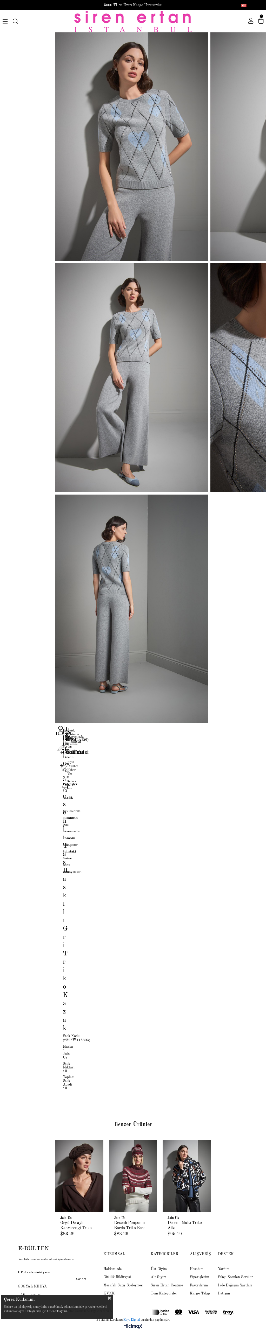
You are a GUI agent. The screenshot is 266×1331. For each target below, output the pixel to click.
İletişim (224, 1293)
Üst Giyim (159, 1269)
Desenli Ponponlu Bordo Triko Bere (129, 1225)
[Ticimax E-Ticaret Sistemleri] (133, 1327)
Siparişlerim (199, 1277)
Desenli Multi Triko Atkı (185, 1225)
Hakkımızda (112, 1269)
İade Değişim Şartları (235, 1285)
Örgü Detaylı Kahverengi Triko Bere (76, 1226)
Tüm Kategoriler (164, 1293)
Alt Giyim (158, 1277)
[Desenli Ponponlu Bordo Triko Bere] (133, 1176)
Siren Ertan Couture (167, 1285)
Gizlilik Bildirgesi (117, 1277)
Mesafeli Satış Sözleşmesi (123, 1285)
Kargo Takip (200, 1293)
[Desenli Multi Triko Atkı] (186, 1176)
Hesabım (196, 1269)
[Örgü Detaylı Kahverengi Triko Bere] (79, 1176)
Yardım (223, 1269)
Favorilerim (199, 1285)
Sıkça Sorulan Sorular (235, 1277)
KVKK (109, 1293)
